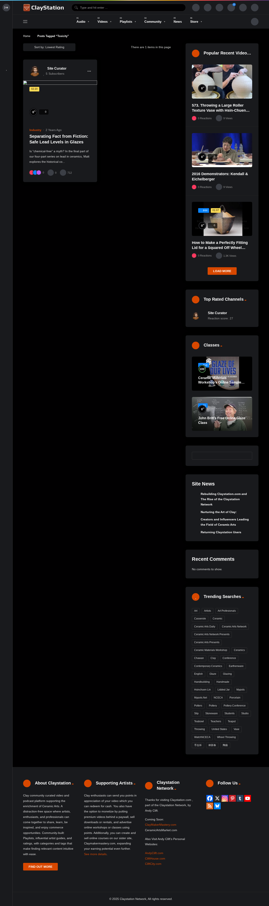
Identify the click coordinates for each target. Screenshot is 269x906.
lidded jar (224, 689)
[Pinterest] (232, 798)
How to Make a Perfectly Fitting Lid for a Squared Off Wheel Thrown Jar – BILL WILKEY (220, 248)
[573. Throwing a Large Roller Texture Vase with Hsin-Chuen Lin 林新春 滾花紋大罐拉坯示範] (222, 82)
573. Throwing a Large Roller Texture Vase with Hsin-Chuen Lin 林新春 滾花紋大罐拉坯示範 (219, 110)
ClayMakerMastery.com (160, 824)
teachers (216, 721)
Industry (35, 130)
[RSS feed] (209, 806)
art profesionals (227, 610)
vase (236, 729)
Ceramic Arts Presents (206, 642)
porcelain (234, 697)
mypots (240, 689)
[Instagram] (225, 798)
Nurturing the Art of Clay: (219, 512)
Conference (229, 658)
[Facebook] (209, 798)
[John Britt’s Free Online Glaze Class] (222, 414)
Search (247, 455)
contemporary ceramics (208, 666)
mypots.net (200, 697)
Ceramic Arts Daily (204, 626)
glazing (227, 673)
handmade (222, 681)
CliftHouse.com (155, 858)
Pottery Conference (235, 705)
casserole (200, 618)
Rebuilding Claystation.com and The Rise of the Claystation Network (224, 499)
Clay (213, 658)
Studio (245, 713)
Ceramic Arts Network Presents (211, 634)
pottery (213, 705)
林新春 (212, 745)
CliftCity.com (153, 863)
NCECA (218, 697)
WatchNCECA (202, 737)
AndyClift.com (154, 853)
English (198, 673)
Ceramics (239, 650)
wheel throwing (226, 737)
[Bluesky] (217, 806)
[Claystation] (44, 8)
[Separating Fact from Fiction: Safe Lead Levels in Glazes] (60, 101)
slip (196, 713)
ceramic (217, 618)
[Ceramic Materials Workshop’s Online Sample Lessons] (222, 374)
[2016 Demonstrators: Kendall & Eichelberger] (222, 150)
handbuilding (202, 681)
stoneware (211, 713)
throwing (199, 729)
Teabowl (199, 721)
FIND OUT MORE (40, 866)
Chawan (199, 658)
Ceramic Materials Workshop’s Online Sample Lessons (219, 382)
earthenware (236, 666)
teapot (232, 721)
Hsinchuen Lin (202, 689)
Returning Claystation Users (221, 532)
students (229, 713)
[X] (217, 798)
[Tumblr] (240, 798)
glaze (213, 673)
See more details (95, 854)
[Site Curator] (34, 71)
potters (198, 705)
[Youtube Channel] (247, 798)
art (195, 610)
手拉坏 (198, 745)
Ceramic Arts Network (234, 626)
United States (219, 729)
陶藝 (225, 745)
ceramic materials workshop (210, 650)
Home (26, 36)
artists (207, 610)
